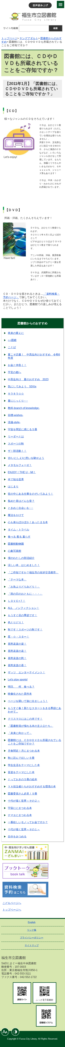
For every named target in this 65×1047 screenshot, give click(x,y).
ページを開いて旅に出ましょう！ (28, 701)
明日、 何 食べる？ (21, 686)
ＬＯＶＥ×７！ (16, 600)
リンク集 (31, 930)
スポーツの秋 (16, 443)
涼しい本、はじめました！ (24, 565)
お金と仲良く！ (17, 365)
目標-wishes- (15, 415)
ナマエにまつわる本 (20, 815)
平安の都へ (14, 372)
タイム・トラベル (18, 529)
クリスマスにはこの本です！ (25, 718)
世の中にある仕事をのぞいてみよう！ (30, 493)
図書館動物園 (16, 543)
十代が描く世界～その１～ (24, 829)
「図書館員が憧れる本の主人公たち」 (30, 725)
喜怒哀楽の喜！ (17, 665)
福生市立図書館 (32, 16)
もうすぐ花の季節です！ (22, 615)
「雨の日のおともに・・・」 (25, 593)
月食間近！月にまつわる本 (24, 750)
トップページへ (11, 909)
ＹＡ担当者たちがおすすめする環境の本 (32, 786)
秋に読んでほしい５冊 (21, 757)
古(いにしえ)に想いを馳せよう (26, 458)
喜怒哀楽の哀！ (17, 650)
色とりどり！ (16, 622)
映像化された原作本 (20, 693)
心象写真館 (14, 550)
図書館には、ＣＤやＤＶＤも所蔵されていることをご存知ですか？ (34, 742)
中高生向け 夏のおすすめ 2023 (28, 379)
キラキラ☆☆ (16, 393)
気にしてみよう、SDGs (22, 386)
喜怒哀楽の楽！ (17, 643)
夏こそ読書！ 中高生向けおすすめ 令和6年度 (34, 356)
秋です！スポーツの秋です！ (25, 629)
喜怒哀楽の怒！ (17, 658)
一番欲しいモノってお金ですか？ (28, 822)
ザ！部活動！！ (17, 450)
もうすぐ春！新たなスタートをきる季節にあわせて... (34, 710)
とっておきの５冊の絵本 (22, 779)
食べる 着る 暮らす (19, 536)
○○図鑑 (12, 340)
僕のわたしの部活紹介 (21, 558)
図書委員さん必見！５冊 (22, 793)
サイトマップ (32, 945)
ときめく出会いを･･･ (20, 508)
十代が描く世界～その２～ (24, 800)
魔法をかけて (16, 515)
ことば (12, 347)
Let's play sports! (18, 679)
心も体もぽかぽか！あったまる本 (28, 522)
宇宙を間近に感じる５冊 (22, 429)
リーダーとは (16, 436)
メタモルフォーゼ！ (20, 465)
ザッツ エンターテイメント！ (26, 672)
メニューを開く (60, 4)
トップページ (9, 38)
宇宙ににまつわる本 (20, 808)
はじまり (13, 486)
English (32, 922)
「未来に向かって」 (20, 733)
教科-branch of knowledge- (24, 408)
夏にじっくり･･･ (18, 400)
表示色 (15, 1031)
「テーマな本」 (17, 579)
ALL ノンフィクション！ (23, 608)
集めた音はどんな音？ (21, 500)
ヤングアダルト (29, 38)
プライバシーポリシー (31, 937)
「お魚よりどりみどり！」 (24, 586)
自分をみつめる (17, 836)
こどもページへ (11, 903)
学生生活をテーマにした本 (24, 765)
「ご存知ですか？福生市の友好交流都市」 (33, 572)
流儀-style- (14, 422)
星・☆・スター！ (18, 636)
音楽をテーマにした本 (21, 772)
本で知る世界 (16, 479)
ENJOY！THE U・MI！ (22, 472)
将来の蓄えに (16, 333)
